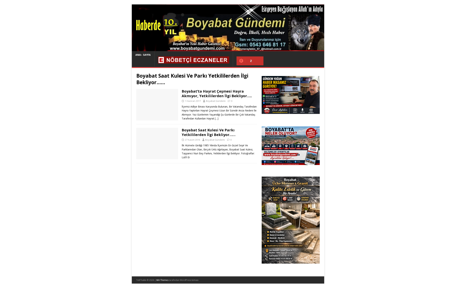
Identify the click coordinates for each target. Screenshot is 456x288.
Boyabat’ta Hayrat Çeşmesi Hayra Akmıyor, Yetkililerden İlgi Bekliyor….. (217, 93)
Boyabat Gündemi (216, 101)
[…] (216, 118)
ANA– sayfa (143, 54)
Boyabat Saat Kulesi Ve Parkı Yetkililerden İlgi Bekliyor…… (208, 132)
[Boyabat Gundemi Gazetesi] (228, 49)
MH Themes (162, 280)
